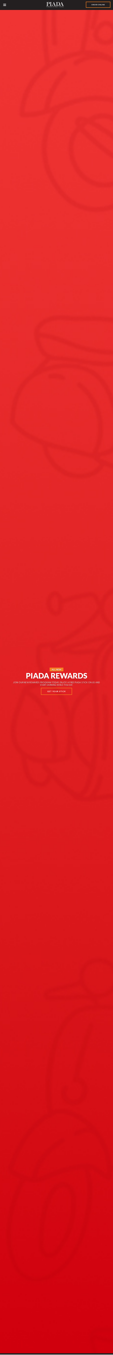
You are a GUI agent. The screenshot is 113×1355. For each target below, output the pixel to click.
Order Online (98, 5)
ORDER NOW (56, 693)
